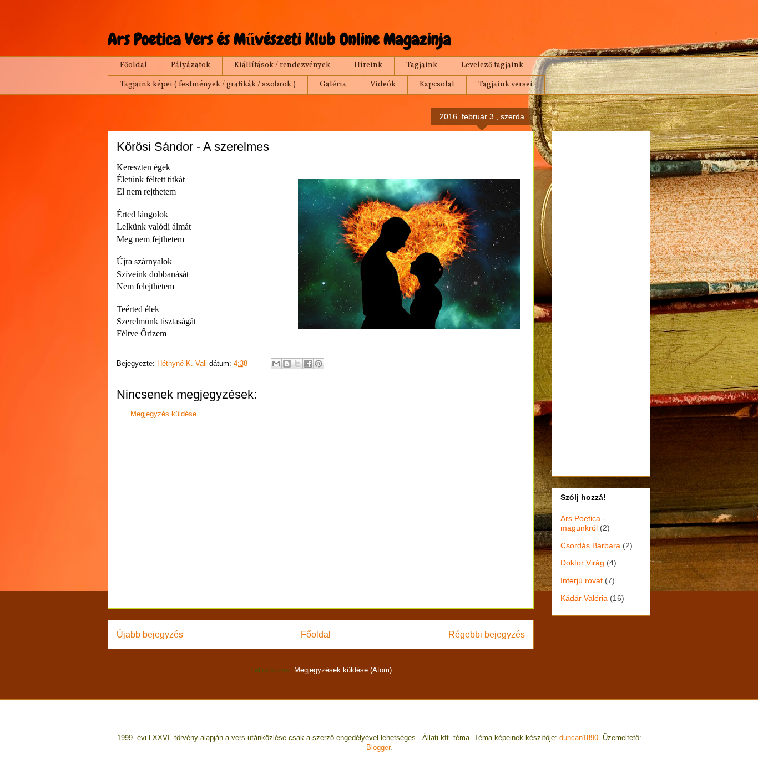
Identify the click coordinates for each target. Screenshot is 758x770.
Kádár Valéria (584, 598)
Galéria (333, 84)
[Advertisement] (321, 522)
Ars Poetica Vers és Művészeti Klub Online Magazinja (279, 39)
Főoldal (133, 65)
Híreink (368, 65)
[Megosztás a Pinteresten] (318, 363)
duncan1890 (578, 737)
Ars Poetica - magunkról (582, 523)
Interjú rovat (581, 580)
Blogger (378, 747)
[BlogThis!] (286, 363)
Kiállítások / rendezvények (282, 65)
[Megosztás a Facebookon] (308, 363)
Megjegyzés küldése (163, 414)
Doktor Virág (582, 562)
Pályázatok (190, 65)
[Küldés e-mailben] (276, 363)
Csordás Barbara (590, 545)
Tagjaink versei (505, 84)
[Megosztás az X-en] (297, 363)
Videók (383, 84)
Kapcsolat (437, 84)
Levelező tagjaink (492, 65)
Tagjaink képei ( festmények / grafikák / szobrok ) (208, 84)
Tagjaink (421, 65)
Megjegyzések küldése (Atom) (343, 670)
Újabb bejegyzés (150, 634)
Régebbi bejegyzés (486, 634)
